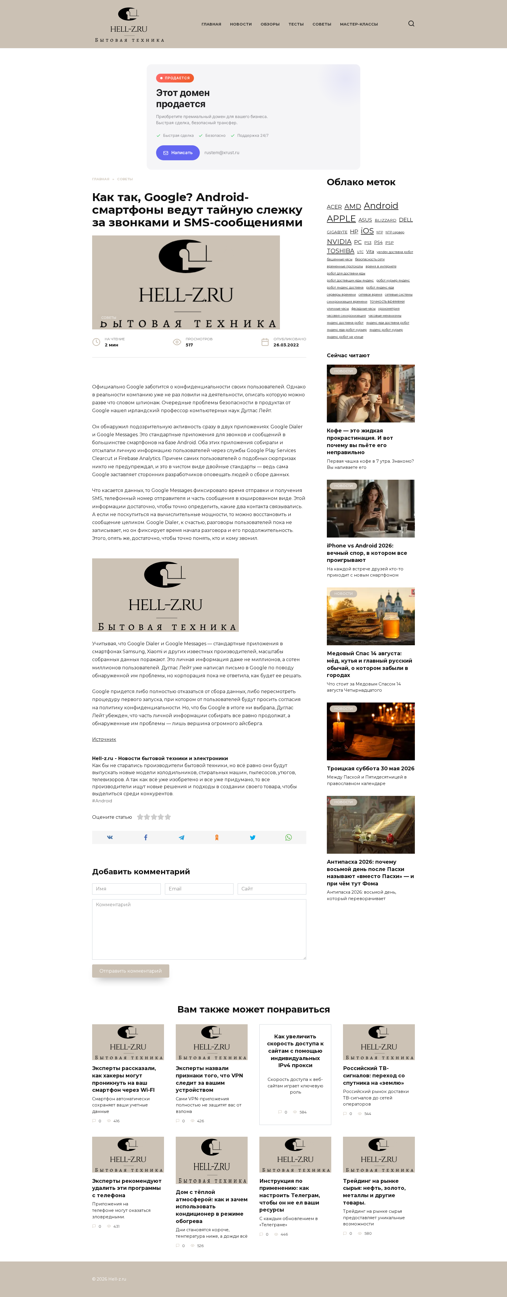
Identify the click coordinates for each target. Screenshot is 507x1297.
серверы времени (341, 295)
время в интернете (381, 266)
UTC (360, 252)
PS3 (367, 242)
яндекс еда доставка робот (387, 323)
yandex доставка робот (395, 252)
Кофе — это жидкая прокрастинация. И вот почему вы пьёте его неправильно (360, 441)
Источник (104, 739)
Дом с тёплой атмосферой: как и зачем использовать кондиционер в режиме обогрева (212, 1206)
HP (354, 231)
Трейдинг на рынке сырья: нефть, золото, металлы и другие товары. (374, 1191)
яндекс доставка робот (345, 323)
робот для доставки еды (346, 273)
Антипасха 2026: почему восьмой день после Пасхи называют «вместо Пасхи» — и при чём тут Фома (370, 873)
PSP (389, 242)
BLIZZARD (385, 220)
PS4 (378, 242)
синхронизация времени (347, 302)
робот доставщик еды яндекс (350, 280)
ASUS (365, 220)
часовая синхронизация (346, 316)
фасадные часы (363, 309)
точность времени (387, 301)
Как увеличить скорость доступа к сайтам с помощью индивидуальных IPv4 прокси (295, 1051)
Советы (321, 24)
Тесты (296, 24)
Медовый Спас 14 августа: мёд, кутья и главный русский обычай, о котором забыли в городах (369, 664)
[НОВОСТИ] (371, 419)
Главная (211, 24)
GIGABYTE (337, 232)
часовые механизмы (385, 316)
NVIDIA (339, 241)
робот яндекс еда (380, 287)
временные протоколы (345, 266)
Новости (241, 24)
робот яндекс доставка (345, 287)
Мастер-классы (359, 24)
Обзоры (270, 24)
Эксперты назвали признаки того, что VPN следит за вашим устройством (209, 1079)
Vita (370, 251)
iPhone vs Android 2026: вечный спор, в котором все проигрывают (367, 553)
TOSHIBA (340, 251)
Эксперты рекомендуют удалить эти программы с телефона (127, 1188)
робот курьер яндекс (393, 280)
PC (358, 242)
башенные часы (339, 259)
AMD (352, 206)
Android (103, 801)
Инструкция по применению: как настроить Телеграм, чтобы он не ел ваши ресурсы (289, 1195)
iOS (367, 230)
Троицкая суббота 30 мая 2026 (371, 768)
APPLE (341, 218)
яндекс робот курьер (386, 330)
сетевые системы (399, 295)
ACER (334, 206)
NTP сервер (395, 232)
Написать (182, 152)
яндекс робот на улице (345, 337)
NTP (379, 232)
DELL (406, 219)
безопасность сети (370, 259)
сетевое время (370, 295)
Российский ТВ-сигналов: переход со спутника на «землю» (374, 1075)
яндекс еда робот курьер (347, 330)
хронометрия (389, 309)
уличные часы (338, 309)
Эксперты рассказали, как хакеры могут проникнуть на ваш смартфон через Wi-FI (124, 1079)
